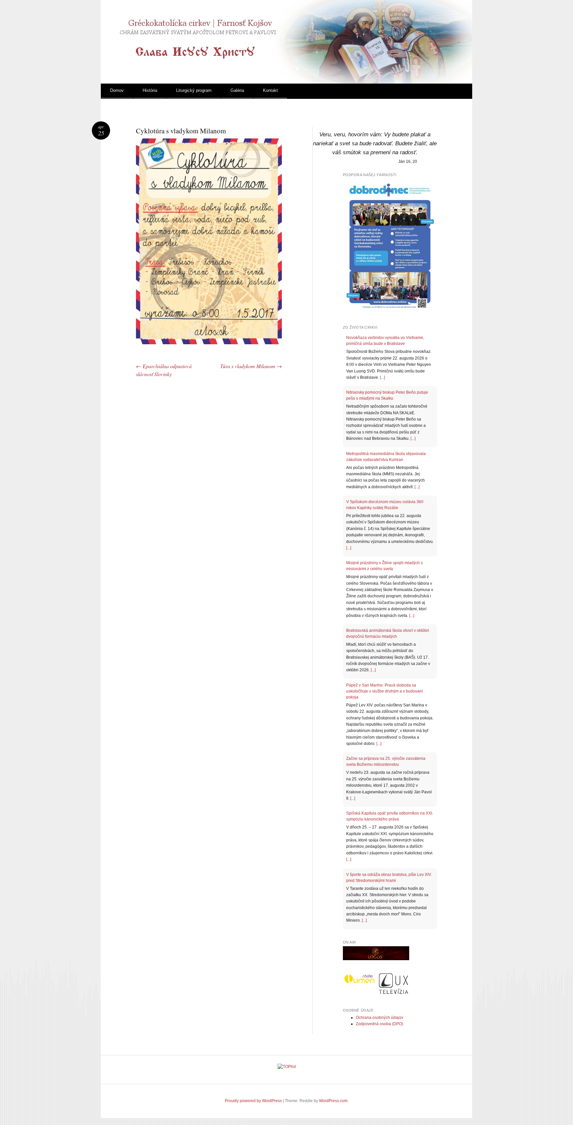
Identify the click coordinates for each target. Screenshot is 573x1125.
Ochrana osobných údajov (379, 1017)
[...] (382, 377)
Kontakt (270, 90)
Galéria (237, 90)
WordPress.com (333, 1100)
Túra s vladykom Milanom (251, 366)
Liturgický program (194, 90)
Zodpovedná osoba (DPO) (379, 1024)
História (150, 90)
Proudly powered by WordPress (253, 1100)
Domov (117, 90)
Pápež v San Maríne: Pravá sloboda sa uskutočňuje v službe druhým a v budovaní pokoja (384, 691)
